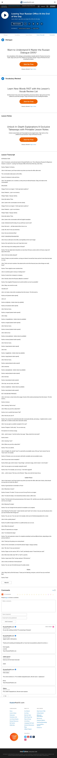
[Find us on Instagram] (25, 740)
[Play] (2, 78)
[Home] (27, 3)
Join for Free (28, 64)
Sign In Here (33, 69)
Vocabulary (17, 35)
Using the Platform (41, 720)
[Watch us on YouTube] (28, 737)
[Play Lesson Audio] (5, 15)
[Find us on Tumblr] (34, 737)
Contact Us (39, 727)
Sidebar (53, 6)
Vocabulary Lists (13, 717)
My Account (39, 718)
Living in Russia (35, 28)
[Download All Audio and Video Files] (41, 23)
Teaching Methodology (42, 722)
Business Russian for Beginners (14, 5)
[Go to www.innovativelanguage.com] (28, 751)
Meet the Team (27, 715)
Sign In (6, 597)
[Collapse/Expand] (28, 590)
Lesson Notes (29, 35)
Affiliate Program (28, 729)
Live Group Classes (14, 719)
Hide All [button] (6, 582)
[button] (54, 2)
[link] (39, 6)
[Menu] (2, 2)
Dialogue (6, 35)
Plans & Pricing (27, 719)
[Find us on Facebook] (31, 737)
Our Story (26, 713)
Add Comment (9, 621)
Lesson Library (4, 5)
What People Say (28, 717)
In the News (27, 721)
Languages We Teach (29, 723)
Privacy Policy (44, 754)
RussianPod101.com (37, 754)
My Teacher (12, 723)
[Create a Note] (33, 23)
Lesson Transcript (40, 35)
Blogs (25, 727)
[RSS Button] (2, 594)
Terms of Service (42, 755)
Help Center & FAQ (41, 711)
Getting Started (40, 713)
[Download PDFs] (37, 23)
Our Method (27, 711)
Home (11, 711)
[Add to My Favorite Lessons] (29, 23)
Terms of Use (51, 754)
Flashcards (12, 715)
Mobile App (12, 725)
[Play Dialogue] (2, 39)
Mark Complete (17, 23)
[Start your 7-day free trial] (14, 737)
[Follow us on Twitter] (25, 737)
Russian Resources (14, 721)
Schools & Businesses (29, 725)
